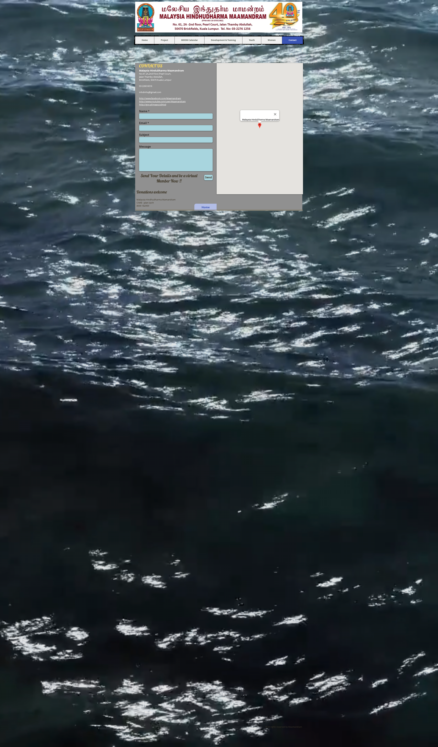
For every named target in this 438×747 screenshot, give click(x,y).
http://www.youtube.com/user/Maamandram (162, 101)
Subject (144, 134)
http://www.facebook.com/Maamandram (160, 98)
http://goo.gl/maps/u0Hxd (152, 104)
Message (145, 146)
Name (143, 111)
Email (143, 123)
